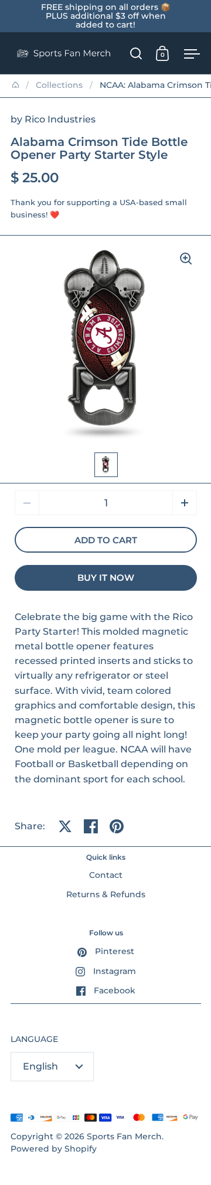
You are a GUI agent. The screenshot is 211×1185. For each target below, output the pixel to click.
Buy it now (105, 578)
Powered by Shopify (54, 1148)
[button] (184, 503)
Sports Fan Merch (124, 1136)
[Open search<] (136, 53)
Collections (59, 85)
